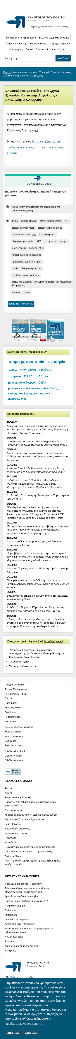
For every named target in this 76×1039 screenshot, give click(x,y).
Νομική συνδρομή (14, 937)
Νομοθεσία (10, 721)
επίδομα (45, 369)
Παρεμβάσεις (11, 703)
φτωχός (27, 292)
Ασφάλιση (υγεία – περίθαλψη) (20, 924)
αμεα (12, 369)
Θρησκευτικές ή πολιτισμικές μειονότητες (25, 819)
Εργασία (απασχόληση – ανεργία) (21, 896)
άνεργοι (14, 376)
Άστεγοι (8, 788)
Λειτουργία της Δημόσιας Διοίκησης (22, 946)
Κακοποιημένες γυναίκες (17, 833)
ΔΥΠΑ (42, 382)
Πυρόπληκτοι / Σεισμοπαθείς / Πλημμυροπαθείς (28, 851)
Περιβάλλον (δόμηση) (15, 905)
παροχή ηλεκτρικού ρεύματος (26, 255)
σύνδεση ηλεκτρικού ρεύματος (27, 268)
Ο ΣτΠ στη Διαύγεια (14, 760)
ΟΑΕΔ (28, 376)
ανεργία (45, 393)
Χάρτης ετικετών (38, 43)
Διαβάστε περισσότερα (21, 303)
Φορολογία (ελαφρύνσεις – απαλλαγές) (24, 883)
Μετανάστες (10, 842)
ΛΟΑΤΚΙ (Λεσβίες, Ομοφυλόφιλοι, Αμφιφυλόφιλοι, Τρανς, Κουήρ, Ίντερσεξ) (33, 862)
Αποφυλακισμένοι (13, 810)
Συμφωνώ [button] (31, 1032)
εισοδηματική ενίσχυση (23, 393)
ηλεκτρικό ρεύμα (47, 234)
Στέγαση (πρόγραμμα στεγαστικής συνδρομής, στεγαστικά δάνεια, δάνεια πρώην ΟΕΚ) (27, 890)
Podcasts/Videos (13, 716)
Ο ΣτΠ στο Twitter (13, 755)
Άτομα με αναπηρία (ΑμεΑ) (18, 797)
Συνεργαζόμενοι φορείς (16, 689)
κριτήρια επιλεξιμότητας (56, 241)
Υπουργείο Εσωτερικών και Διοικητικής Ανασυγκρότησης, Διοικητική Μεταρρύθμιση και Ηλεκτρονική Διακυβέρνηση (36, 653)
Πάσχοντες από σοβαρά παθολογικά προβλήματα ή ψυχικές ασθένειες (30, 804)
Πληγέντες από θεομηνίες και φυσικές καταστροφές (30, 847)
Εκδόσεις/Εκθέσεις (14, 707)
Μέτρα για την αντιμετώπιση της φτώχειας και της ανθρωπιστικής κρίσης (36, 209)
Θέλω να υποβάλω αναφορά (54, 37)
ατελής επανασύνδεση (51, 221)
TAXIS (15, 221)
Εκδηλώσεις (11, 712)
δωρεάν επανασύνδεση (23, 228)
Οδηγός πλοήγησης (16, 43)
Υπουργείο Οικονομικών (23, 666)
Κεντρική (7, 72)
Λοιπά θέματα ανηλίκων (16, 919)
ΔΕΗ (67, 221)
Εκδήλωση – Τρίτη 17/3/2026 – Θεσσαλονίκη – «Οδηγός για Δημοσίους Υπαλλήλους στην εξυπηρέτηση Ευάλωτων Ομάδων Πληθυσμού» (34, 483)
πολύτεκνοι (42, 376)
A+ (53, 49)
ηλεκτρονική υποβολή (22, 241)
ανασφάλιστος (17, 398)
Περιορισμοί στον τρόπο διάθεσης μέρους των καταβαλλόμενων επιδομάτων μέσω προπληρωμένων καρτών (38, 584)
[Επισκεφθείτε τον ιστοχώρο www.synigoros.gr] (55, 340)
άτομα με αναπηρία (26, 361)
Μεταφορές (10, 950)
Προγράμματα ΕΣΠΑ (15, 684)
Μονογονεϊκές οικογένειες (17, 828)
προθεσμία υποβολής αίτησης (27, 261)
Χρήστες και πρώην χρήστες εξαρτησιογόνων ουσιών (31, 815)
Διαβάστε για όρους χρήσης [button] (24, 1023)
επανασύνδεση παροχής (24, 234)
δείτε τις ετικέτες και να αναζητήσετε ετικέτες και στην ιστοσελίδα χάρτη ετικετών (36, 147)
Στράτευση (10, 941)
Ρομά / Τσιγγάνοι (13, 824)
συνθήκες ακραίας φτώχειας (25, 275)
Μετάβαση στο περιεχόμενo (21, 37)
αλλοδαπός (50, 388)
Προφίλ (8, 698)
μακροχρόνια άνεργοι (22, 382)
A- (63, 49)
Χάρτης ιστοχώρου (60, 43)
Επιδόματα (10, 910)
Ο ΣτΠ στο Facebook (15, 751)
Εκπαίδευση (11, 914)
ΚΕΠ (39, 241)
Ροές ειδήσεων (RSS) (15, 693)
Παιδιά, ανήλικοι (13, 856)
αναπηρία (56, 362)
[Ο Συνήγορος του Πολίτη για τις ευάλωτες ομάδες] (38, 28)
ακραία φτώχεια (29, 221)
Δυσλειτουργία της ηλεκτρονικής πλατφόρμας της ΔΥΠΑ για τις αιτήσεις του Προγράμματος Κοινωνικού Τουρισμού (37, 456)
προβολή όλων (38, 352)
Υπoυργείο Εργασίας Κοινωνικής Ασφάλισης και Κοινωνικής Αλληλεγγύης (41, 284)
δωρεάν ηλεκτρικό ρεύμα (50, 228)
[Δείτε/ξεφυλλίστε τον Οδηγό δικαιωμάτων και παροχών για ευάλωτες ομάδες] (21, 340)
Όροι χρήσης (16, 49)
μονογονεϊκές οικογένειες (24, 388)
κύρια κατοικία (19, 248)
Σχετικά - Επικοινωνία (37, 49)
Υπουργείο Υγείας (19, 661)
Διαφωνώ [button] (13, 1032)
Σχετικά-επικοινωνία (14, 745)
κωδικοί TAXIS (36, 248)
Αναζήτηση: (11, 58)
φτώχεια (16, 292)
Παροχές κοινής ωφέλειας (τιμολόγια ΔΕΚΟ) (26, 901)
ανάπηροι (28, 369)
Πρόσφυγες (10, 837)
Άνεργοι (9, 793)
